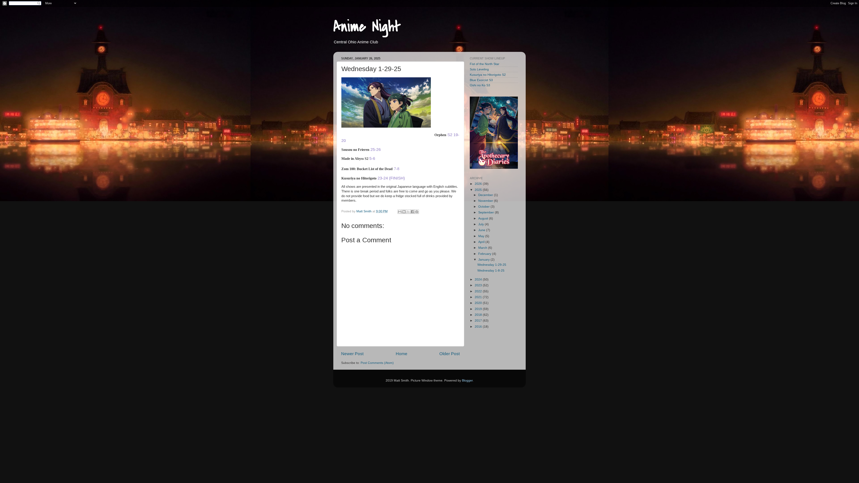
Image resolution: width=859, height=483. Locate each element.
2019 (479, 309)
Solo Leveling (479, 69)
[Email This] (400, 211)
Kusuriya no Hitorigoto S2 (488, 74)
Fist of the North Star (484, 64)
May (481, 236)
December (486, 195)
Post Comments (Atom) (377, 363)
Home (401, 353)
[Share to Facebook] (412, 211)
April (481, 242)
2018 (479, 314)
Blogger (467, 380)
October (484, 206)
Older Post (449, 353)
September (486, 212)
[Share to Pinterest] (417, 211)
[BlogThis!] (404, 211)
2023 (479, 285)
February (485, 253)
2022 (479, 291)
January (484, 259)
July (481, 224)
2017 (479, 320)
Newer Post (352, 353)
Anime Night (367, 26)
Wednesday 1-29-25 (491, 264)
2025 (479, 190)
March (483, 247)
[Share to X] (408, 211)
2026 (479, 184)
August (483, 218)
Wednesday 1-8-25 (490, 270)
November (486, 200)
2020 (479, 303)
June (482, 230)
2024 (479, 279)
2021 (479, 297)
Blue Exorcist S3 (481, 80)
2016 (479, 326)
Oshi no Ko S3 (480, 85)
